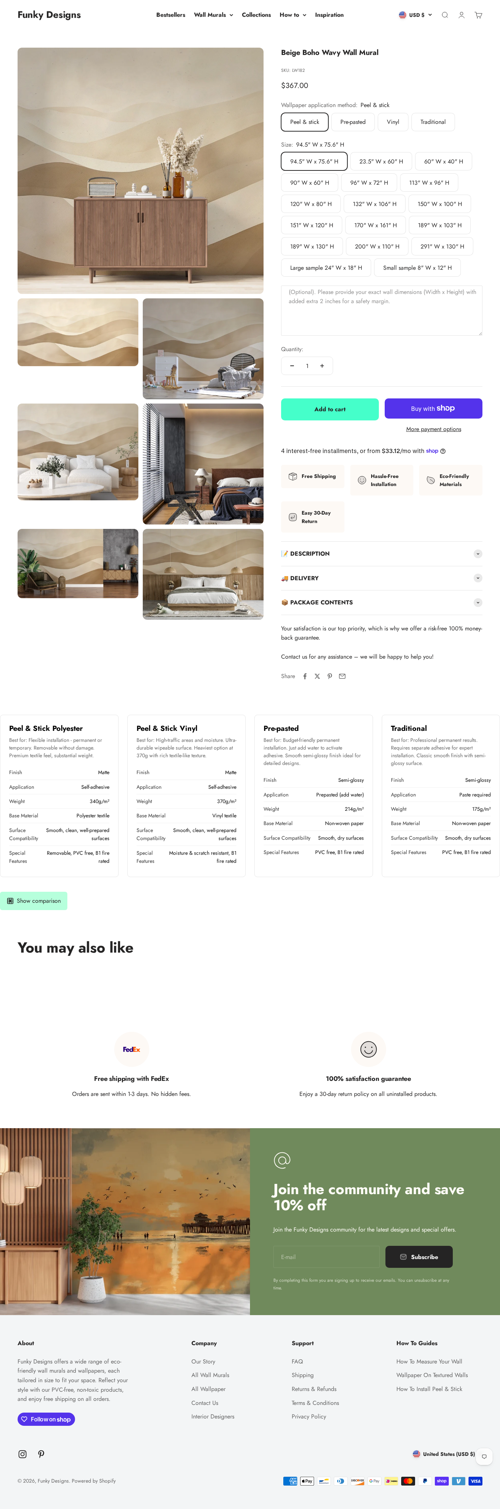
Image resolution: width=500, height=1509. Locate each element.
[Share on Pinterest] (330, 676)
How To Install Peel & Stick (429, 1389)
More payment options (433, 429)
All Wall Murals (210, 1375)
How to (289, 15)
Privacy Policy (309, 1416)
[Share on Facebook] (305, 676)
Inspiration (329, 15)
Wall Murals (210, 15)
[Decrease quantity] (292, 366)
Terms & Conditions (315, 1403)
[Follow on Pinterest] (41, 1454)
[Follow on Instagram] (22, 1454)
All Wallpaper (208, 1389)
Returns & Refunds (314, 1389)
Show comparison (39, 901)
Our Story (203, 1361)
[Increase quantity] (322, 366)
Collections (256, 15)
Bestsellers (170, 15)
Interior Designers (212, 1416)
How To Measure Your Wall (429, 1361)
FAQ (297, 1361)
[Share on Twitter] (317, 676)
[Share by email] (342, 676)
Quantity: (292, 349)
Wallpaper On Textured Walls (432, 1375)
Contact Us (204, 1403)
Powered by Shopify (94, 1480)
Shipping (303, 1375)
